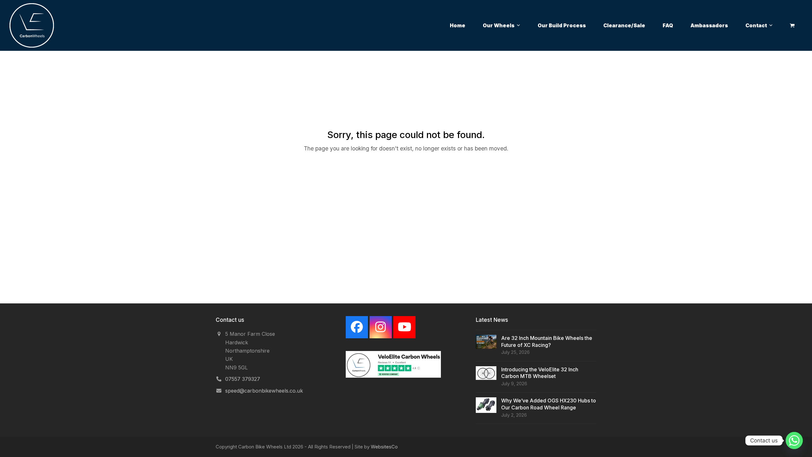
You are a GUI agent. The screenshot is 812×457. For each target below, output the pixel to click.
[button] (792, 25)
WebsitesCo (384, 447)
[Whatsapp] (794, 440)
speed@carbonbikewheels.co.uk (264, 390)
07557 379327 (242, 379)
